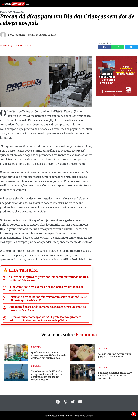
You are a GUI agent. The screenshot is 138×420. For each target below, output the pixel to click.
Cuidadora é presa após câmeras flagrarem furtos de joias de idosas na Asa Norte (47, 308)
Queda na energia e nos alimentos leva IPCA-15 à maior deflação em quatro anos (49, 355)
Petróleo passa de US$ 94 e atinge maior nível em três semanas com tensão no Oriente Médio (46, 375)
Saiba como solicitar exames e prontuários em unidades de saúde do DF (46, 288)
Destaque (36, 347)
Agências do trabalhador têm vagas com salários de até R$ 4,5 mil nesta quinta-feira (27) (48, 298)
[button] (27, 3)
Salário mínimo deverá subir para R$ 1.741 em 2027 (114, 355)
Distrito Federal (12, 11)
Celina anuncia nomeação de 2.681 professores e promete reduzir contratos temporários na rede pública (45, 318)
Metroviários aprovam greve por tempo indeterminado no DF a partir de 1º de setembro (49, 278)
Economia (86, 334)
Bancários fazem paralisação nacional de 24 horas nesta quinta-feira (115, 375)
